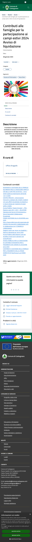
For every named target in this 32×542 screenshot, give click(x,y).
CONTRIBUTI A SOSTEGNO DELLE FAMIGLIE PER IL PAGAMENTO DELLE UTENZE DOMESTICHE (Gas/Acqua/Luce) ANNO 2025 (16, 252)
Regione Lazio (7, 2)
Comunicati (7, 447)
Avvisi (15, 15)
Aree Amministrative (10, 375)
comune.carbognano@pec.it (12, 483)
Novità (10, 15)
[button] (16, 539)
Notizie (6, 444)
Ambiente (7, 430)
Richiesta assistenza (10, 503)
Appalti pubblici (8, 408)
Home (3, 15)
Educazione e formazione (11, 422)
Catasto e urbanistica (10, 411)
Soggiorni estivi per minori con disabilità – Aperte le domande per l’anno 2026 (15, 231)
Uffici (5, 378)
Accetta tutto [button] (16, 531)
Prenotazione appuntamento (12, 495)
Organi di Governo (9, 373)
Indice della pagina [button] (11, 103)
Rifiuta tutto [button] (16, 535)
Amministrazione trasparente (12, 512)
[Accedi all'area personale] (25, 2)
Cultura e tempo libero (10, 400)
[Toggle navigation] (3, 7)
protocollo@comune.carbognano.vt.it (16, 481)
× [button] (30, 514)
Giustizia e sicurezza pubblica (12, 425)
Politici (6, 384)
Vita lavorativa (8, 403)
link (7, 527)
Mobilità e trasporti (9, 414)
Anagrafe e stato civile (10, 397)
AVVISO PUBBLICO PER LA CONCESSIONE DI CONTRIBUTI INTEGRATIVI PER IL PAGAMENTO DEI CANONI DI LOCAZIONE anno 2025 (15, 244)
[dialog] (16, 527)
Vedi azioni (15, 62)
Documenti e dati (9, 389)
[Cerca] (28, 7)
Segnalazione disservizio (11, 498)
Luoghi (6, 457)
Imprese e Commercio (10, 405)
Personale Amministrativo (11, 386)
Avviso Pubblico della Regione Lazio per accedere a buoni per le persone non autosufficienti (14, 236)
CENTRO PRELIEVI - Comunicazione (13, 198)
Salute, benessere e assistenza (13, 433)
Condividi (6, 62)
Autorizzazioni (8, 436)
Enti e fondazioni (9, 381)
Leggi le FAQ (7, 501)
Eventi (6, 460)
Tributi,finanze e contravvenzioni (13, 427)
